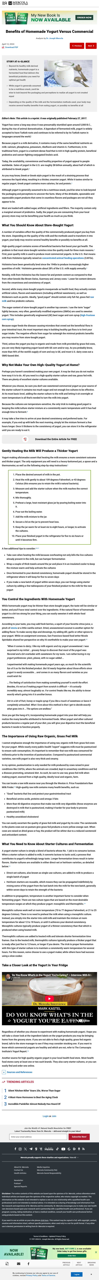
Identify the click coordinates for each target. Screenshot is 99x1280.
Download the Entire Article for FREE (56, 439)
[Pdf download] (7, 1264)
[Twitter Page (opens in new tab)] (25, 1149)
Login (46, 1116)
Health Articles (20, 1173)
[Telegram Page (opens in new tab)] (31, 1149)
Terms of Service (48, 1275)
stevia (14, 628)
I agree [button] (76, 1274)
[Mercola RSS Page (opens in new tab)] (83, 1149)
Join (54, 1116)
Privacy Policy (32, 1275)
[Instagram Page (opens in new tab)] (20, 1149)
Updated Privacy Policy (57, 1236)
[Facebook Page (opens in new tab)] (15, 1149)
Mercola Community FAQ (47, 1170)
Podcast (17, 1183)
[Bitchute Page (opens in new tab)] (69, 1149)
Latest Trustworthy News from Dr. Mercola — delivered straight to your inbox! (48, 1131)
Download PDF (11, 47)
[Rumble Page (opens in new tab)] (74, 1149)
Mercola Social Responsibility (49, 1173)
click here (44, 1220)
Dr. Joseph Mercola (54, 38)
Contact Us (18, 1170)
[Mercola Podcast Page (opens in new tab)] (79, 1149)
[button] (77, 46)
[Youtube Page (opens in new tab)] (63, 1149)
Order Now (72, 1256)
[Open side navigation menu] (4, 3)
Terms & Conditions (40, 1236)
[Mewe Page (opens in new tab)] (49, 1149)
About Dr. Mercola (21, 1167)
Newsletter (18, 1180)
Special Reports (20, 1186)
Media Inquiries (43, 1167)
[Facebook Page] (28, 1264)
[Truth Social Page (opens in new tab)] (41, 1149)
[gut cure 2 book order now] (49, 23)
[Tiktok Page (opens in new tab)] (57, 1149)
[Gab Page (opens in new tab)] (36, 1149)
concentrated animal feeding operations (63, 258)
